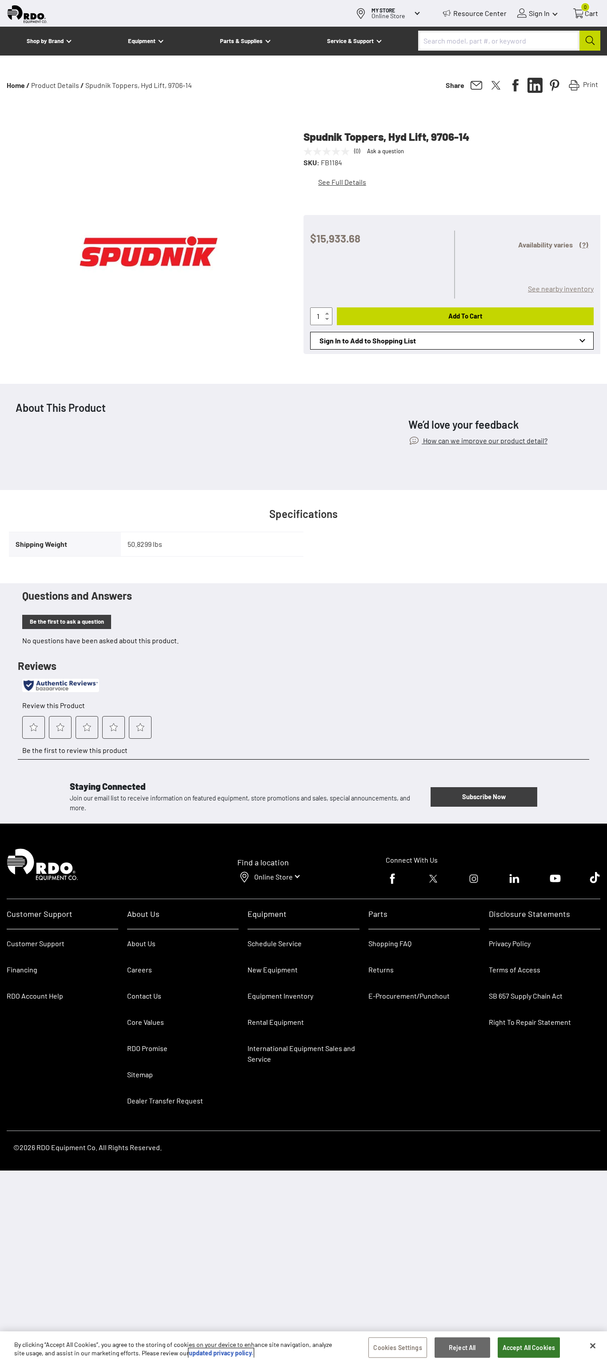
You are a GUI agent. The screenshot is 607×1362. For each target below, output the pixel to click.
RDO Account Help (35, 996)
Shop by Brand (45, 40)
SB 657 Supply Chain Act (526, 996)
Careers (139, 969)
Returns (381, 969)
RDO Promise (147, 1048)
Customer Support (35, 943)
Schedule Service (275, 943)
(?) (583, 244)
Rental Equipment (276, 1022)
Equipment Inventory (280, 996)
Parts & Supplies (241, 40)
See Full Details (342, 182)
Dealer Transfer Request (165, 1100)
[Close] (593, 1346)
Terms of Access (514, 969)
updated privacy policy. (221, 1353)
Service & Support (350, 40)
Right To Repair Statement (530, 1022)
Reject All (462, 1347)
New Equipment (273, 969)
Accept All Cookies (529, 1347)
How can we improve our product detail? (484, 440)
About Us (141, 943)
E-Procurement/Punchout (409, 996)
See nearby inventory (561, 288)
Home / (18, 85)
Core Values (145, 1022)
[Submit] (589, 41)
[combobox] (509, 41)
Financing (22, 969)
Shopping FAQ (389, 943)
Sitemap (140, 1074)
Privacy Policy (510, 943)
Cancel (41, 1306)
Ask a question (385, 151)
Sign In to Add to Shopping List (367, 340)
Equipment (142, 40)
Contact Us (144, 996)
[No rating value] (329, 151)
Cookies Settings (397, 1347)
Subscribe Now (484, 796)
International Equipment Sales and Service (301, 1053)
